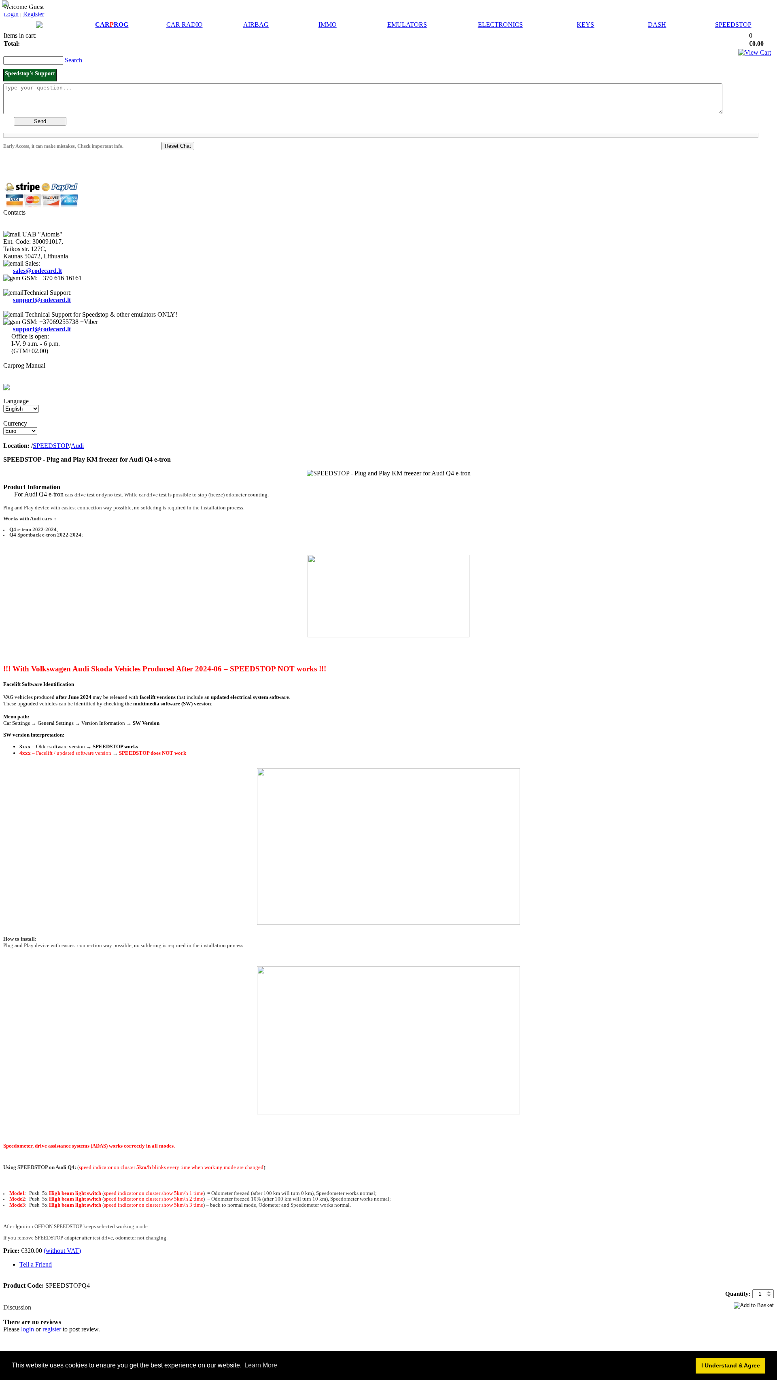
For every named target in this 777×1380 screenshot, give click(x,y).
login (27, 1329)
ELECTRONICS (500, 24)
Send (40, 121)
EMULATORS (407, 24)
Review (13, 1300)
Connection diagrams (31, 18)
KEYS (585, 24)
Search (73, 60)
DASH (657, 24)
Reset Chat (178, 146)
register (51, 1329)
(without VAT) (62, 1250)
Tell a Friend (35, 1264)
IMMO (327, 24)
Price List (45, 3)
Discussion (17, 1307)
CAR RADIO (184, 24)
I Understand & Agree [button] (730, 1365)
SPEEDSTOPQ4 (377, 876)
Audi (77, 445)
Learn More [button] (260, 1365)
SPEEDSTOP (733, 24)
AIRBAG (256, 24)
